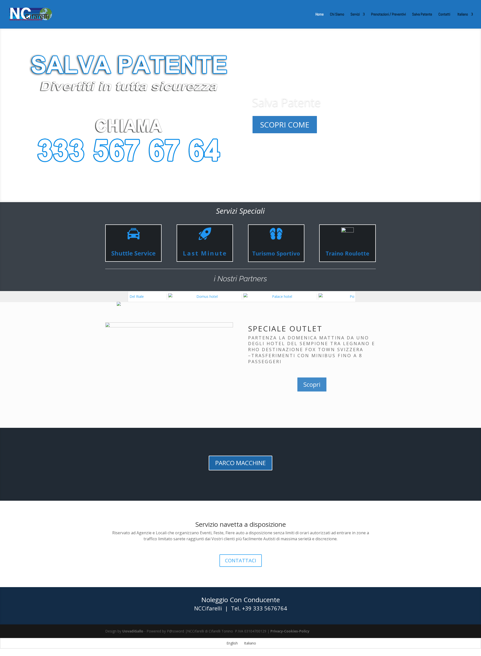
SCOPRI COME (284, 124)
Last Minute (205, 253)
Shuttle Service (133, 253)
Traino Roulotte (347, 253)
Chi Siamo (337, 15)
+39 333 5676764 (264, 608)
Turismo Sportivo (276, 253)
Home (319, 15)
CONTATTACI (240, 560)
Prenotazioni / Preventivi (388, 15)
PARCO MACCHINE (240, 463)
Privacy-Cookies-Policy (289, 631)
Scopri (311, 384)
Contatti (444, 15)
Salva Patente (422, 15)
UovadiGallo (132, 631)
